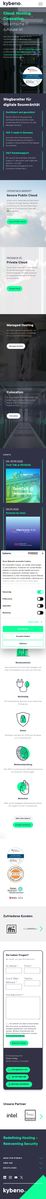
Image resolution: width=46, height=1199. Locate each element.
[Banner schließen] (42, 553)
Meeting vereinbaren (21, 1084)
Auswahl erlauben (23, 636)
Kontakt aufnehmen (23, 825)
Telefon (28, 978)
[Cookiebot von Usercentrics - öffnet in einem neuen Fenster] (28, 553)
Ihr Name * (12, 966)
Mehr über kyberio (23, 818)
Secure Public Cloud (17, 222)
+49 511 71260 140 (19, 1077)
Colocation (13, 416)
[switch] (40, 599)
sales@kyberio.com (20, 1069)
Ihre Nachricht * (15, 994)
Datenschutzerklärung (15, 1036)
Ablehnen (23, 643)
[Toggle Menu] (40, 3)
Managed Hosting (16, 346)
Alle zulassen (23, 629)
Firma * (28, 966)
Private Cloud (14, 289)
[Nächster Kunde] (41, 928)
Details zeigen (33, 622)
